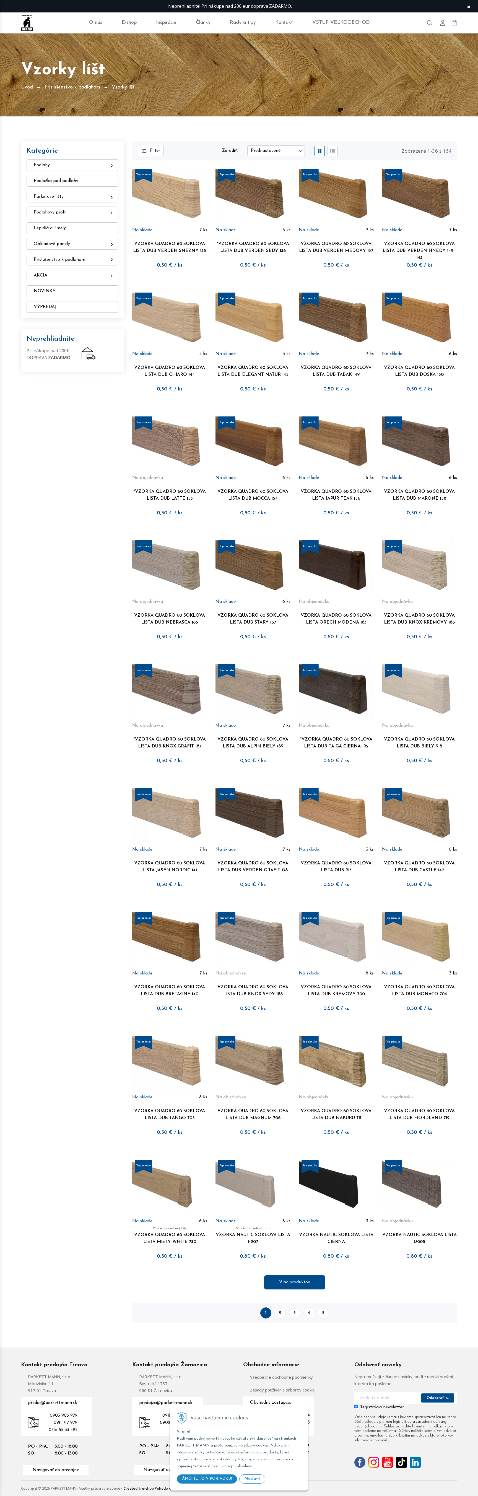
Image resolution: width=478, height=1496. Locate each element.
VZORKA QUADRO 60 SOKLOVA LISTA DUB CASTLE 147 (419, 866)
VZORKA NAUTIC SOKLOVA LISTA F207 (253, 1235)
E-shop (129, 22)
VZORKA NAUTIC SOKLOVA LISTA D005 (419, 1238)
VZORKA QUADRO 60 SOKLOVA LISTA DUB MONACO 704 (419, 990)
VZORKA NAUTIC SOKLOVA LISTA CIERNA (336, 1238)
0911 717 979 (65, 1423)
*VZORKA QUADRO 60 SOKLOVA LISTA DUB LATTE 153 (170, 495)
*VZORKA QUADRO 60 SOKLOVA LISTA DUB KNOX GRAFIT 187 (170, 743)
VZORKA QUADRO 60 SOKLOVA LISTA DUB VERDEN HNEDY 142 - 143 (419, 251)
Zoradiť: (230, 151)
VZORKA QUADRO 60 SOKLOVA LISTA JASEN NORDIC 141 (169, 866)
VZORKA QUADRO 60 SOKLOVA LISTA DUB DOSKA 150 (419, 371)
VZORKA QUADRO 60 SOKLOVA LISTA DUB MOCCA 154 (252, 495)
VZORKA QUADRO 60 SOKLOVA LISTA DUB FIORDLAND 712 (419, 1114)
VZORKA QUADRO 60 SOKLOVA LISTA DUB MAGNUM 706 (252, 1114)
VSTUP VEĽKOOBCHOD (341, 22)
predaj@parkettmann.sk (52, 1403)
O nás (95, 22)
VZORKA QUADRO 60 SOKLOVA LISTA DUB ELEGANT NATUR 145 (253, 371)
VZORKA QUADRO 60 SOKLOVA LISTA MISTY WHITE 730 (169, 1235)
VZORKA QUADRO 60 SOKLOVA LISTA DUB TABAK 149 (336, 371)
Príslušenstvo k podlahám (72, 87)
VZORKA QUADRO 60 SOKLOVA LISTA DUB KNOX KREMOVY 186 (419, 619)
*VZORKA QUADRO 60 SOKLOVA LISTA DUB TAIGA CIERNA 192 (336, 743)
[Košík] (454, 23)
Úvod (27, 87)
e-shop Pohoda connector (164, 1488)
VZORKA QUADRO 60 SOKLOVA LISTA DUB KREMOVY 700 (336, 990)
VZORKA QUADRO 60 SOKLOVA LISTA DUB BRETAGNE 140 (169, 990)
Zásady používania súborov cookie (282, 1390)
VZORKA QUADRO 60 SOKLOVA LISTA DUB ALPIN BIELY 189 (252, 743)
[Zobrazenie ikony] (320, 151)
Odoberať (436, 1398)
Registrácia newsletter (381, 1407)
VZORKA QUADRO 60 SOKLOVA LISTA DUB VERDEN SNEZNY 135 (169, 247)
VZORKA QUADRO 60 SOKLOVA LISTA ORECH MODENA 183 (336, 619)
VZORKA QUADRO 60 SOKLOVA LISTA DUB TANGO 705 (169, 1114)
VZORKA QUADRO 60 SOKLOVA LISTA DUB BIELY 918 (419, 743)
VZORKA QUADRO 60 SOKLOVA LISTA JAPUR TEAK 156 (336, 495)
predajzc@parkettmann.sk (165, 1403)
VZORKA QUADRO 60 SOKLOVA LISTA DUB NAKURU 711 (336, 1114)
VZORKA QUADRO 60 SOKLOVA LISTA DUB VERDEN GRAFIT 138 (252, 866)
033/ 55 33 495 (63, 1430)
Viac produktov (294, 1282)
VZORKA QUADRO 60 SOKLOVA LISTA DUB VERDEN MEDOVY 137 (336, 247)
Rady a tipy (243, 22)
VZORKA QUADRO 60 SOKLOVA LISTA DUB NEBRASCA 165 (169, 619)
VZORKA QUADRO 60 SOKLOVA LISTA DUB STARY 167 (252, 619)
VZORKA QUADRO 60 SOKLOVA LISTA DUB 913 (336, 866)
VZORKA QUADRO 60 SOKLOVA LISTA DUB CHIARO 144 (169, 371)
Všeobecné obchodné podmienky (281, 1377)
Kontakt (284, 22)
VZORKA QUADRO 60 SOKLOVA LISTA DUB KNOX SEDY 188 (252, 990)
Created (130, 1488)
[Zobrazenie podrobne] (333, 151)
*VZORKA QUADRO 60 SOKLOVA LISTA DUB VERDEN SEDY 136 (253, 247)
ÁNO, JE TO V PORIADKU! (207, 1479)
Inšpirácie (166, 22)
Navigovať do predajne (56, 1470)
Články (203, 22)
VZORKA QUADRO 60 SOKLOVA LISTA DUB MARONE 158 (419, 495)
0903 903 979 (63, 1415)
